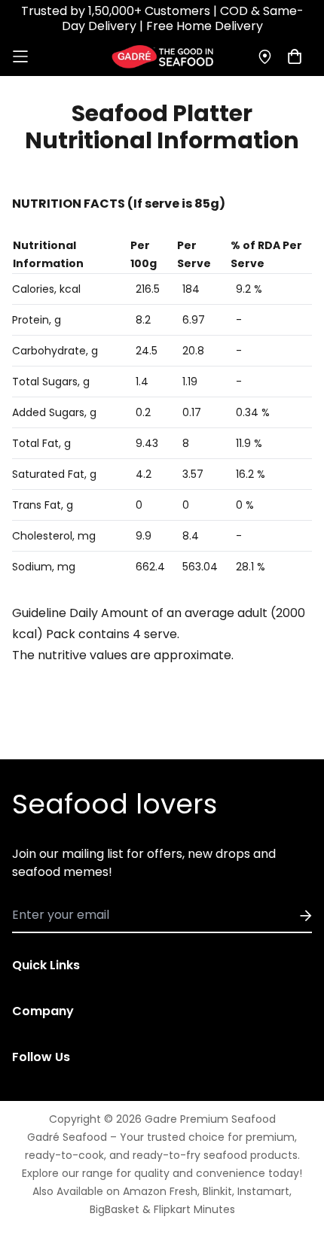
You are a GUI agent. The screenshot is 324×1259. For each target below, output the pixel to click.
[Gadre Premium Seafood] (162, 57)
